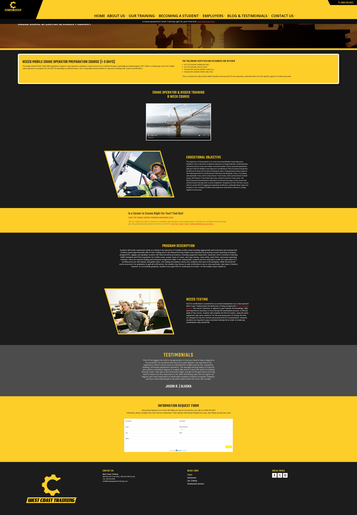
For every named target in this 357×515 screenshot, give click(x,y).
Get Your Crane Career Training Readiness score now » (192, 224)
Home (99, 16)
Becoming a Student (179, 16)
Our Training (142, 16)
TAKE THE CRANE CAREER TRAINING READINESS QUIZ (150, 217)
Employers (213, 16)
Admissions (191, 477)
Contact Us (282, 16)
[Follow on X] (280, 475)
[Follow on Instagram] (285, 475)
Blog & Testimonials (247, 16)
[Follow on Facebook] (274, 475)
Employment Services (195, 483)
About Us (116, 16)
